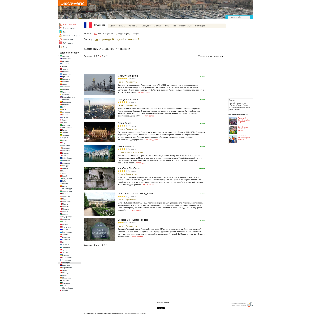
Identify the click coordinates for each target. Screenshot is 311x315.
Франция (66, 263)
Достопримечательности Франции (125, 26)
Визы (65, 32)
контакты (143, 313)
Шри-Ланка (66, 278)
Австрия (65, 61)
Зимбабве (66, 135)
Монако (65, 212)
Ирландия (66, 148)
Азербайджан (67, 64)
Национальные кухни (71, 36)
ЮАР (64, 285)
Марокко (65, 206)
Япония (65, 291)
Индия (64, 140)
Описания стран (69, 28)
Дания (64, 122)
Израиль (65, 138)
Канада (65, 168)
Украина (65, 255)
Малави (65, 194)
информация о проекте (132, 313)
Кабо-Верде (67, 158)
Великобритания (68, 97)
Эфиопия (66, 283)
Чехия (64, 270)
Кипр (64, 173)
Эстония (65, 280)
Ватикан (65, 94)
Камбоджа (66, 163)
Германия (66, 112)
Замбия (65, 133)
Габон (64, 107)
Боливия (65, 89)
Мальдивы (66, 201)
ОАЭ (64, 222)
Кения (64, 171)
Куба (64, 181)
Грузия (65, 120)
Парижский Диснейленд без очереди (244, 137)
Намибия (65, 214)
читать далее (144, 92)
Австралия (66, 59)
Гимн (174, 26)
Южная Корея (67, 288)
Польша (65, 224)
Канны (113, 34)
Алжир (64, 66)
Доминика (66, 125)
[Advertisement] (238, 61)
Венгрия (65, 99)
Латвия (65, 184)
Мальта (65, 204)
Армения (65, 77)
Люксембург (67, 189)
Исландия (66, 150)
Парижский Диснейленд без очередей (244, 120)
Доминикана (67, 127)
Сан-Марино (67, 232)
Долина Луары (104, 34)
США (64, 242)
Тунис (64, 250)
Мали (64, 199)
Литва (64, 186)
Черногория (67, 268)
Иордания (66, 145)
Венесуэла (66, 102)
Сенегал (65, 235)
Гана (64, 110)
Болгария (66, 87)
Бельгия (65, 82)
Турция (65, 252)
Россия (65, 229)
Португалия (66, 227)
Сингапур (66, 237)
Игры (65, 47)
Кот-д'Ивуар (67, 178)
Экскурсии (146, 26)
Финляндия (66, 260)
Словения (66, 240)
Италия (65, 156)
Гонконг (65, 115)
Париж (126, 34)
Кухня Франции (185, 26)
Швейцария (66, 273)
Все (95, 34)
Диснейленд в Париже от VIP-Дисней (243, 129)
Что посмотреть (69, 24)
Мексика (65, 209)
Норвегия (66, 219)
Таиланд (65, 245)
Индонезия (66, 143)
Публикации (68, 43)
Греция (65, 117)
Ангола (65, 69)
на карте (202, 76)
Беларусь (66, 79)
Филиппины (67, 257)
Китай (64, 176)
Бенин (64, 84)
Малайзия (66, 196)
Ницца (120, 34)
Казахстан (66, 161)
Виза (167, 26)
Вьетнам (65, 105)
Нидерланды (67, 217)
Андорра (65, 71)
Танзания (66, 247)
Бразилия (66, 92)
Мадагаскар (67, 191)
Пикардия (135, 34)
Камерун (65, 166)
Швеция (65, 275)
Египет (65, 130)
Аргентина (66, 74)
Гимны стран (68, 39)
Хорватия (66, 265)
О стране (158, 26)
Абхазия (65, 56)
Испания (65, 153)
